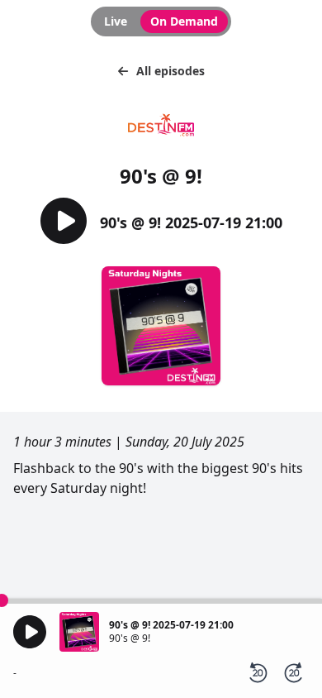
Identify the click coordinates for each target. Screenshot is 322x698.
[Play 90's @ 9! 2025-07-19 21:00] (63, 222)
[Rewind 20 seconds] (257, 673)
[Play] (29, 631)
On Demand (184, 21)
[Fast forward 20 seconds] (294, 673)
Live (115, 21)
